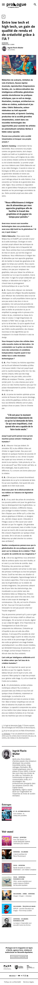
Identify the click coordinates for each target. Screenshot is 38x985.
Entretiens (5, 43)
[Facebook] (23, 975)
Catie (19, 725)
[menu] (3, 4)
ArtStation (7, 734)
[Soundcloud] (21, 975)
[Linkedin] (27, 975)
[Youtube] (19, 975)
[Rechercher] (35, 4)
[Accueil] (16, 6)
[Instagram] (25, 975)
